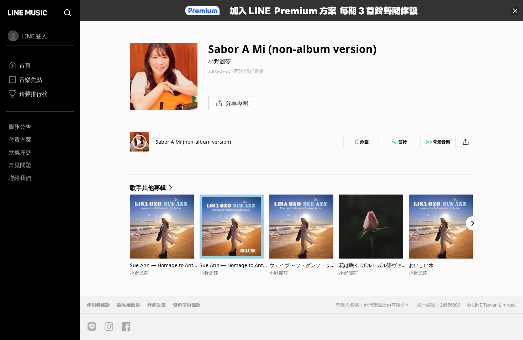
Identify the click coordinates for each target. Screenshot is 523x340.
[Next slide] (473, 223)
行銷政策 (156, 305)
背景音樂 (441, 142)
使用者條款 (98, 305)
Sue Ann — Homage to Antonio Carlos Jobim (164, 265)
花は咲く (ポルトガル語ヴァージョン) (373, 265)
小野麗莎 (219, 61)
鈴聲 (364, 142)
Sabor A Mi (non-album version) (193, 141)
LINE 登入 (34, 36)
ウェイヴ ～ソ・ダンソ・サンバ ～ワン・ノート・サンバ (302, 265)
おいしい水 (421, 265)
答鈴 (402, 142)
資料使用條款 (187, 305)
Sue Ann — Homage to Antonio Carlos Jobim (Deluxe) (234, 265)
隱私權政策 (128, 305)
